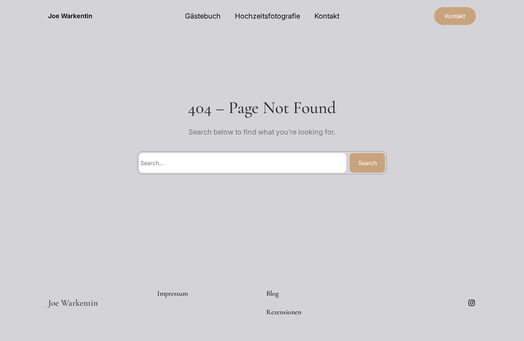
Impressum (172, 293)
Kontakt (455, 16)
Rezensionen (283, 312)
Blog (272, 293)
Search (367, 163)
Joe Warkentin (70, 16)
